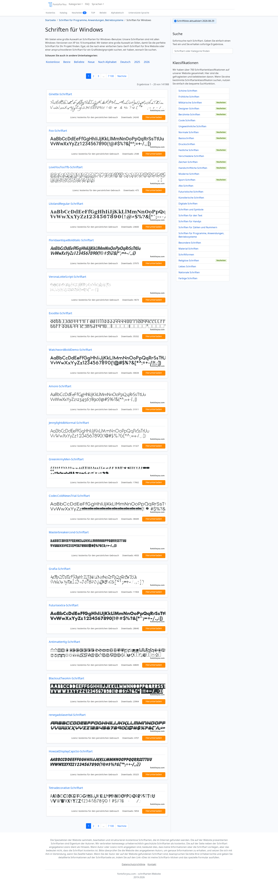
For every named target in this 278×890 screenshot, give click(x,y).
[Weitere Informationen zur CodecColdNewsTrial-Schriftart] (107, 506)
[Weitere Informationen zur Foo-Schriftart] (107, 141)
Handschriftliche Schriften (193, 168)
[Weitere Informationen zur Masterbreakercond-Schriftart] (107, 543)
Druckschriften (187, 144)
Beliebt (103, 12)
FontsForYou (59, 4)
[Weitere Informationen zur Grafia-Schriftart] (107, 579)
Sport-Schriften (187, 179)
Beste (66, 62)
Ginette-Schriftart (60, 94)
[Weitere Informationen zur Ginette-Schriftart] (107, 105)
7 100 (111, 76)
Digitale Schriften (188, 203)
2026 (147, 62)
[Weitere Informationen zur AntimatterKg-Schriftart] (107, 652)
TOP (93, 12)
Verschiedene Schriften (191, 156)
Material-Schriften (188, 248)
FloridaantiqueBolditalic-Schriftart (71, 240)
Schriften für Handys (190, 221)
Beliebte (79, 62)
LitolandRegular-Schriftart (66, 204)
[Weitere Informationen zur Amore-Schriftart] (107, 397)
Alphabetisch (117, 12)
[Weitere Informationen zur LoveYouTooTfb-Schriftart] (107, 178)
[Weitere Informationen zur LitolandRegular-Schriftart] (107, 214)
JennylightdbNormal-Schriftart (69, 423)
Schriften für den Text (190, 215)
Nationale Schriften (189, 272)
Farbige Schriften (188, 278)
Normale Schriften (189, 132)
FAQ (87, 4)
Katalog (63, 12)
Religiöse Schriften (189, 260)
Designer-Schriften (189, 108)
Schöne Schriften (188, 90)
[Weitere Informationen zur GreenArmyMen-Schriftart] (107, 470)
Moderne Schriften (189, 173)
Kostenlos (50, 12)
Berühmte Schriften (189, 114)
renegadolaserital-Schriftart (67, 715)
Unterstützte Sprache (138, 12)
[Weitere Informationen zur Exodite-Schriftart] (107, 324)
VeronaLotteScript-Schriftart (67, 277)
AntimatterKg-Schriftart (64, 642)
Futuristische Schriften (191, 191)
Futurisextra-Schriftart (63, 605)
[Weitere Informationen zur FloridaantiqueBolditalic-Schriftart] (107, 251)
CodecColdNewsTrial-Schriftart (69, 496)
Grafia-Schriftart (59, 569)
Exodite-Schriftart (60, 313)
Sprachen (97, 4)
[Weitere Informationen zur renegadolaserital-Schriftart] (107, 726)
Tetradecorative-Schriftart (66, 788)
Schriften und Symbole (191, 209)
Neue (91, 62)
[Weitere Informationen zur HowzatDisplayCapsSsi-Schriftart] (107, 762)
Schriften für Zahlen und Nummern (198, 227)
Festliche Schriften (189, 150)
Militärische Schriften (190, 102)
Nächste (121, 76)
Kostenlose (53, 62)
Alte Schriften (186, 185)
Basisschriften (186, 138)
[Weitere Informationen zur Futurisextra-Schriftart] (107, 616)
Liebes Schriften (187, 266)
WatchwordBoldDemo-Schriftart (70, 350)
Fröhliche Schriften (189, 96)
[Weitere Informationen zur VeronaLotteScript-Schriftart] (107, 287)
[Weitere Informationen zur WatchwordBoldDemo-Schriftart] (107, 360)
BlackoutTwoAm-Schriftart (66, 678)
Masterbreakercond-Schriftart (69, 532)
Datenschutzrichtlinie (133, 864)
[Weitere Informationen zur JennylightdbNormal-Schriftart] (107, 433)
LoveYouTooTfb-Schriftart (66, 167)
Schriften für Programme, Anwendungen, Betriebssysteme (201, 235)
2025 (137, 62)
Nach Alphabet (107, 62)
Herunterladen (154, 117)
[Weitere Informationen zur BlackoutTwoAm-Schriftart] (107, 689)
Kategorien (75, 4)
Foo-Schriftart (58, 131)
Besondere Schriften (190, 242)
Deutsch (125, 62)
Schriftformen (186, 254)
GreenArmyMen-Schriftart (66, 459)
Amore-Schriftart (60, 386)
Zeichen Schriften (188, 162)
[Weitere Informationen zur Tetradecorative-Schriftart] (107, 799)
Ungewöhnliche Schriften (192, 126)
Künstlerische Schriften (191, 197)
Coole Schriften (187, 120)
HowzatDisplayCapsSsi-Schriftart (71, 751)
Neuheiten (78, 12)
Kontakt (152, 864)
